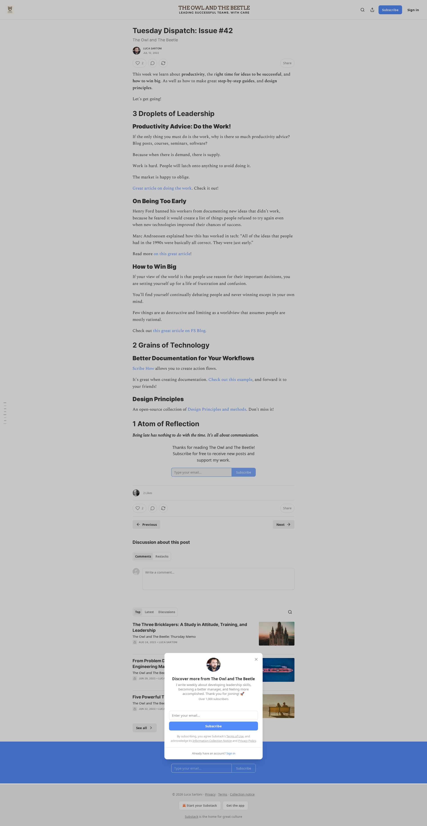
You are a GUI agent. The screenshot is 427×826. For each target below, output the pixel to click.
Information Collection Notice (212, 741)
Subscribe (213, 726)
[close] (256, 659)
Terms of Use (235, 736)
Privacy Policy (247, 741)
